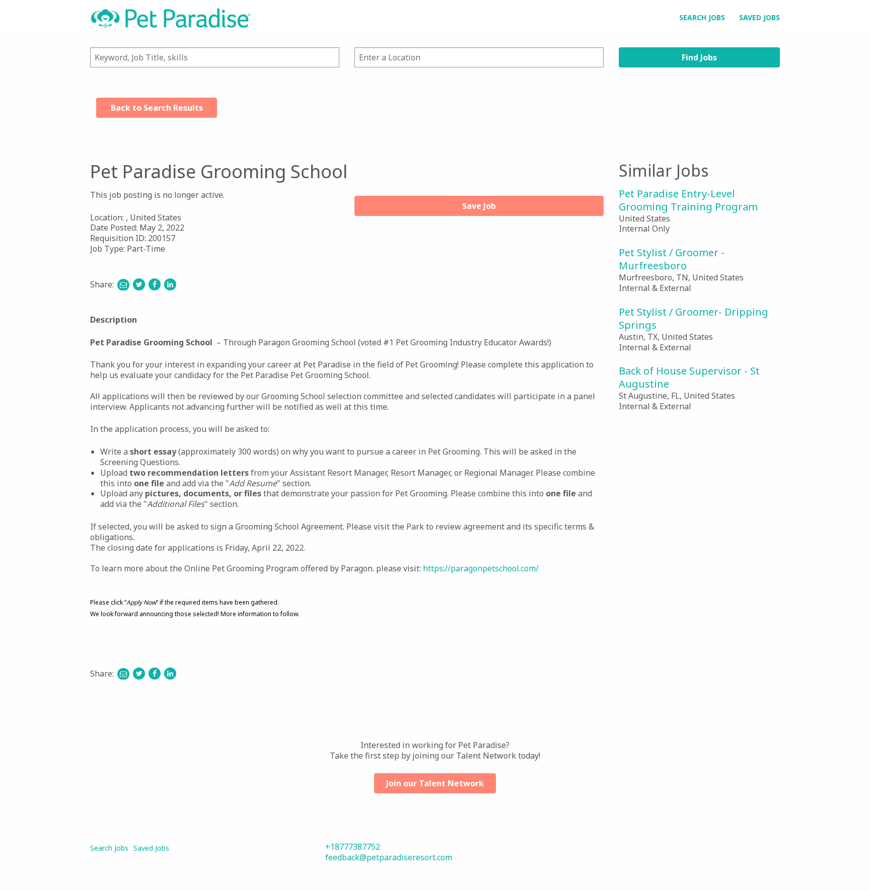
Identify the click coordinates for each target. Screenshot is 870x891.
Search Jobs (702, 17)
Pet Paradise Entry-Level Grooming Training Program (688, 200)
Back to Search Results (157, 107)
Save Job (479, 205)
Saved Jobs (759, 17)
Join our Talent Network (435, 783)
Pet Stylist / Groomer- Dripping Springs (693, 318)
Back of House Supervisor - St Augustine (689, 377)
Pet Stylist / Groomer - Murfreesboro (671, 259)
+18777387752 (352, 846)
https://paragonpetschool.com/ (481, 568)
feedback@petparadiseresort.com (388, 857)
